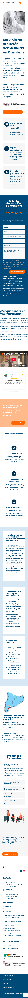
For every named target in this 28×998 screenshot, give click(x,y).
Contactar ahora (18, 423)
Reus (12, 735)
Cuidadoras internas (8, 926)
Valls (15, 735)
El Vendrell (7, 737)
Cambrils (6, 741)
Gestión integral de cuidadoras (11, 933)
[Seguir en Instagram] (24, 871)
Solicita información (17, 271)
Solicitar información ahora (13, 112)
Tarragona (7, 735)
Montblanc (20, 735)
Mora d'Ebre (7, 739)
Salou (23, 739)
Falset (13, 739)
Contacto (5, 909)
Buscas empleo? (7, 911)
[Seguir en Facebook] (21, 871)
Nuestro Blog (7, 906)
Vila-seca (18, 739)
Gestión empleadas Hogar (10, 948)
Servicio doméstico (8, 946)
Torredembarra (14, 737)
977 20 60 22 (10, 890)
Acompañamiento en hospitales (12, 935)
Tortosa (22, 737)
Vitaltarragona (9, 915)
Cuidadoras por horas (9, 928)
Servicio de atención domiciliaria (12, 930)
